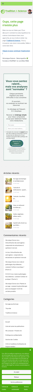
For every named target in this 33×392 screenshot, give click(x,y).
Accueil (7, 322)
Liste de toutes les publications (14, 326)
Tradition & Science (13, 41)
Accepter (16, 372)
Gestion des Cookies (11, 339)
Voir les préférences (16, 382)
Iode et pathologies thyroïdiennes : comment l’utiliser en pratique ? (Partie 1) (16, 276)
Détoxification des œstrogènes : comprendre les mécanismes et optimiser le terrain (15, 245)
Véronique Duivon (10, 240)
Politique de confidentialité (13, 335)
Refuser (16, 377)
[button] (30, 350)
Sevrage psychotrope (11, 304)
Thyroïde (8, 308)
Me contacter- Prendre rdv (13, 330)
